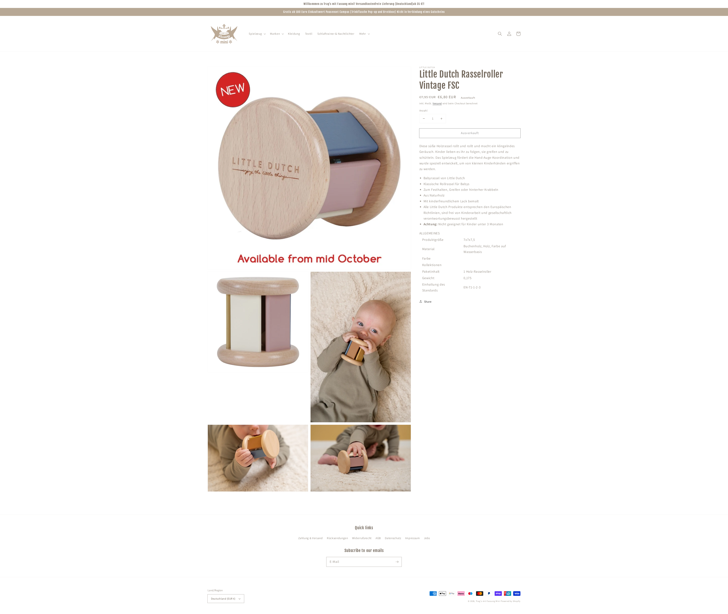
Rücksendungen (337, 538)
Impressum (412, 538)
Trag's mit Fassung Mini (488, 601)
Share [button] (428, 301)
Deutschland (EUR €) (223, 598)
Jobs (427, 538)
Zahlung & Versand (310, 538)
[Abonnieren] (397, 561)
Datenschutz (393, 538)
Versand (437, 103)
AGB (378, 538)
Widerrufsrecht (362, 538)
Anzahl (423, 110)
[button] (257, 33)
